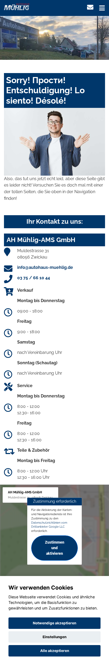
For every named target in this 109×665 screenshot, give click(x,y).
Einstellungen (54, 637)
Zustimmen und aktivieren (54, 548)
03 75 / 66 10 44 (33, 277)
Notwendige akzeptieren (54, 623)
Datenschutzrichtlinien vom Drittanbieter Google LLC (49, 525)
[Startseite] (16, 6)
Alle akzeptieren (54, 651)
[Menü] (102, 8)
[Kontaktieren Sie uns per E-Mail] (90, 7)
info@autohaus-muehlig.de (45, 267)
